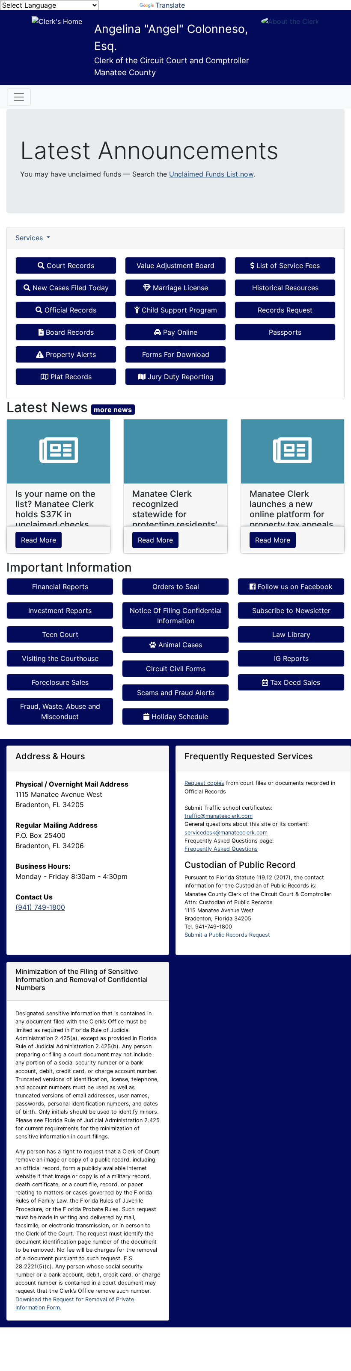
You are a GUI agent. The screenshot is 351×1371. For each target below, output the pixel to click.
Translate (170, 5)
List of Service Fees (287, 265)
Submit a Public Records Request (227, 935)
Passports (285, 332)
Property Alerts (70, 354)
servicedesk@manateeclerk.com (226, 832)
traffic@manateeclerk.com (218, 816)
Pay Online (179, 332)
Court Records (69, 265)
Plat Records (70, 376)
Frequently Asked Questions (221, 849)
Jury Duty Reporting (180, 376)
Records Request (285, 310)
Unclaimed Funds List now (211, 174)
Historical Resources (285, 287)
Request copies (204, 783)
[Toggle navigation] (19, 97)
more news (113, 409)
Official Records (69, 310)
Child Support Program (178, 310)
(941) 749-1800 (40, 907)
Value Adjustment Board (175, 265)
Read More (38, 540)
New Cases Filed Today (69, 287)
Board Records (69, 332)
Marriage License (179, 287)
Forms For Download (175, 354)
